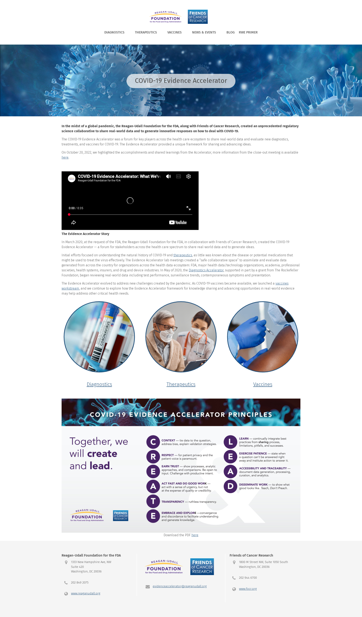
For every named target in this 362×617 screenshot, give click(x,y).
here (194, 535)
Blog (230, 32)
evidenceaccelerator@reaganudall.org (180, 586)
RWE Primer (248, 32)
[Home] (180, 16)
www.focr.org (248, 588)
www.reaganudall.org (85, 593)
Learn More (99, 346)
